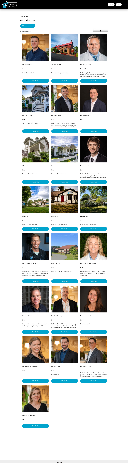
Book (118, 5)
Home (21, 16)
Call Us (111, 5)
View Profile (35, 81)
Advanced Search (26, 26)
